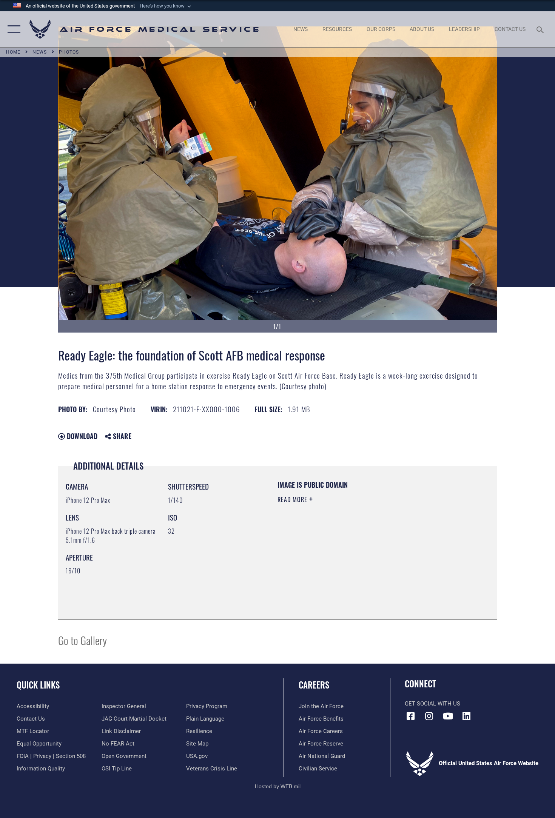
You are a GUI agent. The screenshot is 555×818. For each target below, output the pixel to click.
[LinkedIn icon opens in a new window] (466, 716)
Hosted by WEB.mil (278, 786)
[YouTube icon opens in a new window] (447, 716)
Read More (293, 499)
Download (81, 436)
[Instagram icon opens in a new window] (429, 716)
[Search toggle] (541, 29)
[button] (166, 6)
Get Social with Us (432, 703)
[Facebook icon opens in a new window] (410, 716)
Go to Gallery (82, 640)
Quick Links (38, 684)
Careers (314, 684)
